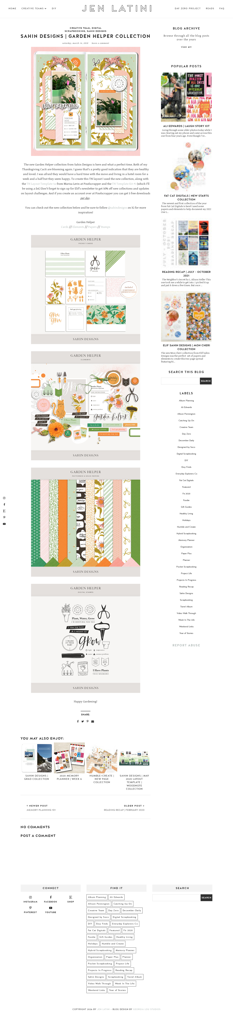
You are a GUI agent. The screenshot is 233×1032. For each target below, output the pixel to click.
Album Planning (186, 400)
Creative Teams (32, 8)
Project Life (186, 573)
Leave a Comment (100, 43)
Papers (92, 227)
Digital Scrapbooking (83, 30)
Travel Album (186, 606)
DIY (54, 8)
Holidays (186, 520)
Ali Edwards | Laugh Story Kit (186, 126)
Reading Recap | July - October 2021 (186, 274)
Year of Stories (186, 633)
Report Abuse (186, 645)
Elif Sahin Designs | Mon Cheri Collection (186, 347)
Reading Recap (186, 586)
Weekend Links (186, 626)
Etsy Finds (186, 467)
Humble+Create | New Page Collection (102, 779)
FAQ (221, 8)
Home (12, 8)
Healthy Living (186, 513)
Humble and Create (186, 527)
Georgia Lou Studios (147, 1009)
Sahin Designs (96, 31)
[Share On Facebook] (78, 721)
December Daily (186, 440)
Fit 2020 (186, 493)
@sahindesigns (117, 207)
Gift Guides (186, 507)
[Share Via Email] (92, 721)
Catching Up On (186, 420)
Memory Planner (186, 540)
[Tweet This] (82, 721)
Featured (186, 487)
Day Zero (186, 433)
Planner (186, 560)
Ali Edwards (186, 407)
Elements (78, 227)
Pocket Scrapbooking (186, 566)
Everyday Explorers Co (186, 473)
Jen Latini (103, 1009)
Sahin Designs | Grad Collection (36, 777)
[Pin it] (88, 721)
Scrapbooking (186, 600)
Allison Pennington (186, 414)
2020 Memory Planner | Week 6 (69, 777)
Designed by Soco (186, 447)
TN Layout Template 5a (41, 184)
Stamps (105, 227)
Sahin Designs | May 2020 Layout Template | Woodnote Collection (134, 782)
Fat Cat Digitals (186, 480)
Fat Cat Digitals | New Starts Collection (186, 197)
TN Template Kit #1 (124, 184)
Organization (186, 546)
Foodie (186, 500)
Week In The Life (186, 620)
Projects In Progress (186, 580)
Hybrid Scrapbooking (186, 533)
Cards (64, 227)
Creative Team (80, 28)
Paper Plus (186, 553)
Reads (210, 8)
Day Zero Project (188, 8)
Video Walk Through (186, 613)
